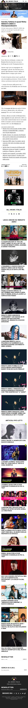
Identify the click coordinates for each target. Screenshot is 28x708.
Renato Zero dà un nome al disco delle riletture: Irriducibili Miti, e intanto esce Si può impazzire (14, 130)
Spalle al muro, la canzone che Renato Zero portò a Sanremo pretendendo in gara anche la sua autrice (14, 137)
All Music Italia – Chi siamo (6, 696)
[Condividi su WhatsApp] (8, 56)
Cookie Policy (8, 697)
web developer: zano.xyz (14, 699)
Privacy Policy (23, 696)
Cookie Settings (20, 697)
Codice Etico (18, 696)
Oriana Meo (10, 51)
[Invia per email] (19, 56)
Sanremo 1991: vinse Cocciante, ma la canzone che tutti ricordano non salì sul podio (14, 143)
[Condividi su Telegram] (15, 56)
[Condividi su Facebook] (10, 56)
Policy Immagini (13, 697)
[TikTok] (25, 693)
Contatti (13, 696)
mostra (3, 112)
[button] (17, 56)
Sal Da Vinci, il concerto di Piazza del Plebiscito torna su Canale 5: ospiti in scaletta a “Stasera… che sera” (14, 149)
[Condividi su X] (13, 56)
